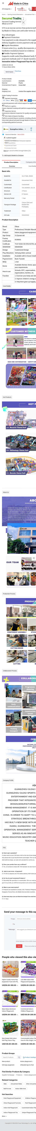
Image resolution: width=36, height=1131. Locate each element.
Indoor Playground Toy (11, 1112)
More (4, 1116)
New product (6, 1061)
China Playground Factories (12, 1103)
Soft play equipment (8, 1065)
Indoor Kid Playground (11, 1108)
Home (3, 14)
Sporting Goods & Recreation (15, 14)
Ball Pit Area (7, 1089)
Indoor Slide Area (20, 1089)
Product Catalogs (30, 1057)
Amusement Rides (16, 1084)
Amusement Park (29, 14)
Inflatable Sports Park (27, 1065)
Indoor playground (26, 1061)
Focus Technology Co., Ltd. (25, 1123)
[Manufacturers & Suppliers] (18, 3)
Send (19, 946)
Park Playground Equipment (12, 1098)
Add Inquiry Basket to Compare (14, 155)
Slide (5, 1084)
